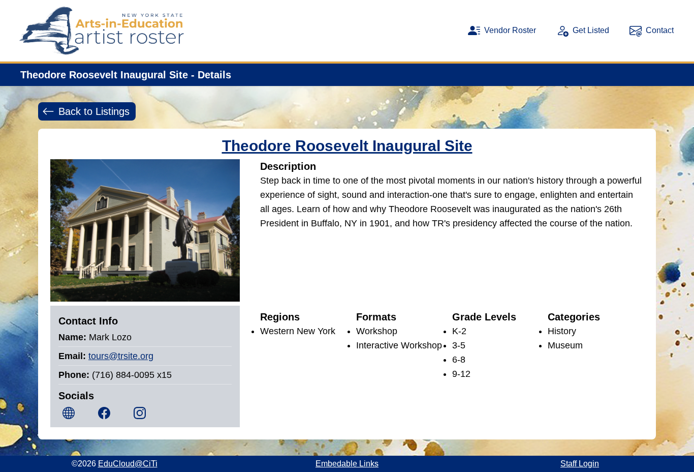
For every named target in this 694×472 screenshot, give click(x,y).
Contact (660, 30)
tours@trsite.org (120, 356)
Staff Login (579, 463)
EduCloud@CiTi (127, 463)
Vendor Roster (510, 30)
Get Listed (591, 30)
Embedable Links (347, 463)
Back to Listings (94, 111)
